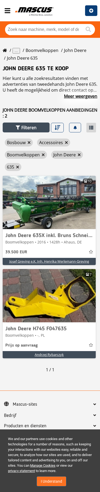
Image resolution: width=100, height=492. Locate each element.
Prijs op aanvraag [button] (21, 345)
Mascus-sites (25, 404)
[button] (26, 127)
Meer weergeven (80, 96)
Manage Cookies (42, 465)
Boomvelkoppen (42, 50)
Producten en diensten (25, 426)
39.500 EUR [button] (16, 252)
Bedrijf (10, 415)
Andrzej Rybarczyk (49, 354)
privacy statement (21, 471)
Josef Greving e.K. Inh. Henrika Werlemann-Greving (49, 261)
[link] (49, 202)
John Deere (75, 50)
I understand (51, 481)
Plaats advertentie (91, 10)
